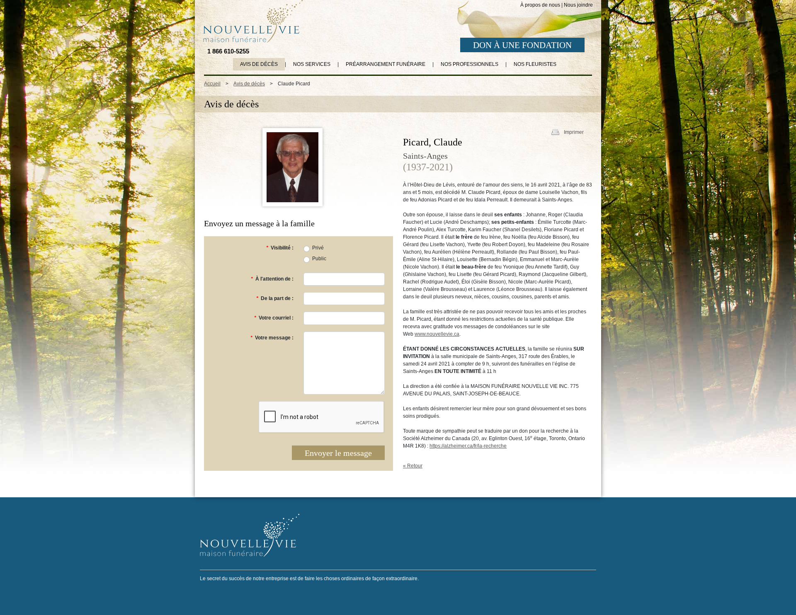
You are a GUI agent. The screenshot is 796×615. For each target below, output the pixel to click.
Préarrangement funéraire (385, 64)
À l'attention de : (272, 278)
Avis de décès (259, 64)
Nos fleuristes (535, 64)
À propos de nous (540, 5)
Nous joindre (578, 5)
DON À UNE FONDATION (522, 45)
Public (319, 258)
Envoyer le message (338, 453)
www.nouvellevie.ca (437, 334)
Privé (318, 247)
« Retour (412, 466)
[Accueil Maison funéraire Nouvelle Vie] (251, 21)
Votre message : (272, 337)
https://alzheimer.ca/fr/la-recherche (468, 446)
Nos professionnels (469, 64)
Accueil (212, 84)
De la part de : (275, 298)
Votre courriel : (274, 317)
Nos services (311, 64)
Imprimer (574, 132)
